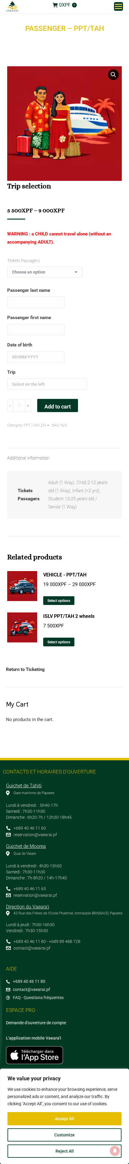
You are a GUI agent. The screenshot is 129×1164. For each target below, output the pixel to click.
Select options (58, 601)
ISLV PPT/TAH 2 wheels (68, 616)
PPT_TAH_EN (35, 425)
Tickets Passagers (23, 260)
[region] (64, 1116)
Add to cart (57, 406)
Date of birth (19, 345)
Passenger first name (29, 317)
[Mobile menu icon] (118, 6)
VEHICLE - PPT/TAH (64, 575)
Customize (64, 1135)
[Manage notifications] (115, 1151)
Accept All (64, 1118)
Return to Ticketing (25, 669)
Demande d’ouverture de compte (36, 1022)
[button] (113, 74)
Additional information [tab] (28, 458)
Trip (11, 372)
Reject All (65, 1151)
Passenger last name (28, 290)
